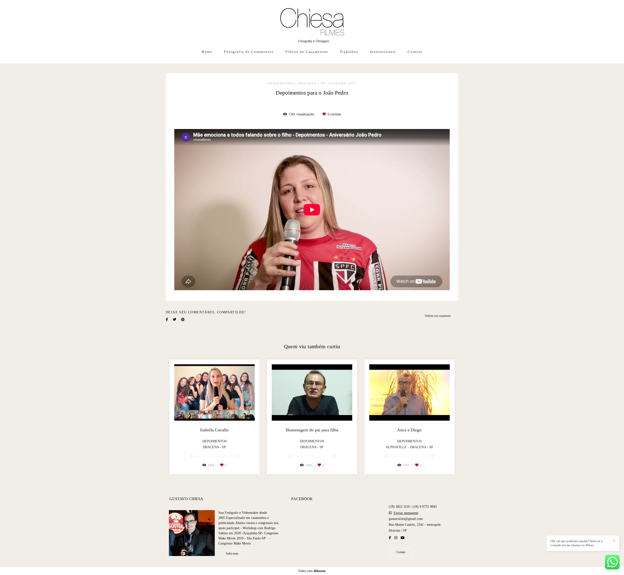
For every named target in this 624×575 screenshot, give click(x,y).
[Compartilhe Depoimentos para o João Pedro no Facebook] (167, 319)
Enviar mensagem (406, 513)
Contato (415, 52)
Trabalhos (349, 52)
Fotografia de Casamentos (248, 52)
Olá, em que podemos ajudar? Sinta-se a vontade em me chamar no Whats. (576, 543)
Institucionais (383, 52)
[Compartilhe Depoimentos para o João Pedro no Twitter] (174, 319)
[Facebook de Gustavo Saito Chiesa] (390, 538)
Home (207, 52)
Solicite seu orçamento (438, 315)
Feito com (312, 571)
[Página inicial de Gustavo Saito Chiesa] (312, 23)
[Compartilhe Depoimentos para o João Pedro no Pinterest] (183, 319)
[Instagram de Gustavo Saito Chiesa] (395, 538)
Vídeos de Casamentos (306, 52)
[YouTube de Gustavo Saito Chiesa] (403, 538)
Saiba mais (232, 553)
